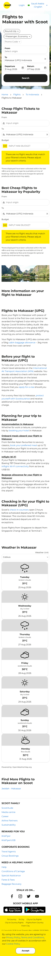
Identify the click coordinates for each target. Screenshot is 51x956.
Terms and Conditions (32, 937)
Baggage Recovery (11, 884)
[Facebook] (12, 896)
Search (25, 78)
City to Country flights (14, 922)
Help (4, 867)
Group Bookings (10, 856)
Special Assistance (11, 875)
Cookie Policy (13, 944)
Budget (5, 140)
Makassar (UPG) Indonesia (18, 60)
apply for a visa (26, 387)
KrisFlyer (6, 836)
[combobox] (27, 123)
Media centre (8, 812)
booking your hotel (19, 430)
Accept (25, 950)
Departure (10, 66)
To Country (11, 919)
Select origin (11, 51)
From (7, 48)
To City (21, 919)
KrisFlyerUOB (8, 840)
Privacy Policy (13, 937)
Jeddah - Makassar (11, 788)
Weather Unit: (42, 552)
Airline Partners (10, 820)
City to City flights (34, 919)
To (6, 57)
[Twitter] (29, 896)
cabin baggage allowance (22, 342)
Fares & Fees (8, 880)
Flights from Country (34, 922)
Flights (17, 94)
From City (25, 926)
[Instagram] (20, 896)
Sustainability (9, 825)
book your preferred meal (23, 445)
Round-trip (10, 31)
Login (22, 5)
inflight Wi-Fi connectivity (15, 466)
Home (5, 94)
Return (30, 66)
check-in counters (19, 510)
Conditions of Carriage (13, 871)
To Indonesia (32, 94)
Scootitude (7, 808)
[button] (18, 36)
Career (5, 816)
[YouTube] (37, 896)
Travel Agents (9, 851)
